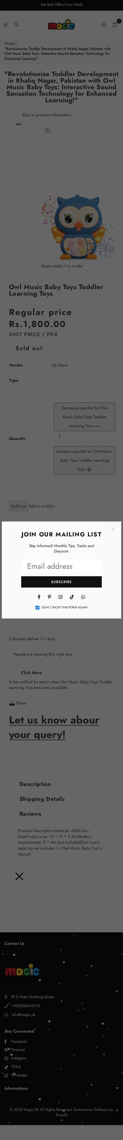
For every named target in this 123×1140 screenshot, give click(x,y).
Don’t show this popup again (64, 607)
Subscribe (61, 582)
